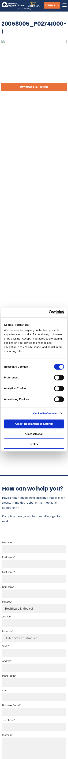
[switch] (59, 377)
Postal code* (9, 675)
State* (5, 645)
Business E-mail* (11, 705)
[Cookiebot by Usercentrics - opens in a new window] (49, 312)
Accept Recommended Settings (34, 423)
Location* (7, 631)
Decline (34, 444)
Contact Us (52, 5)
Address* (7, 660)
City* (4, 690)
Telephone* (8, 720)
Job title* (7, 616)
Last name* (8, 571)
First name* (8, 557)
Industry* (7, 601)
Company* (8, 586)
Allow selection (34, 433)
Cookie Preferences (45, 413)
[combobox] (34, 638)
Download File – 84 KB (34, 87)
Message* (7, 734)
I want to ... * (8, 542)
